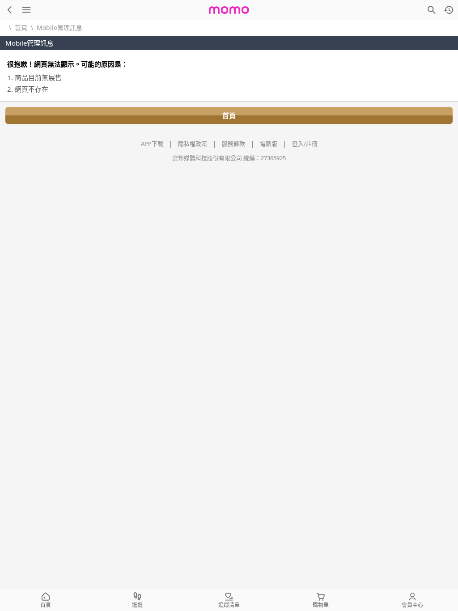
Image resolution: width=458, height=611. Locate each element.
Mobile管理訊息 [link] (59, 27)
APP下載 (152, 144)
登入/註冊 (305, 144)
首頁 (21, 27)
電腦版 (268, 144)
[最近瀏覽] (448, 9)
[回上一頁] (9, 9)
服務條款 (233, 144)
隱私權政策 (192, 144)
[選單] (26, 9)
